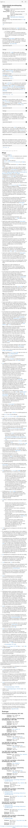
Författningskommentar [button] (7, 73)
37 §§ (8, 160)
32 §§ (10, 414)
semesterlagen (10, 76)
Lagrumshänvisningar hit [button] (7, 22)
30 (19, 443)
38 (17, 162)
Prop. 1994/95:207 (17, 771)
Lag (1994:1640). (13, 43)
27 (6, 414)
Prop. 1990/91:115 (16, 729)
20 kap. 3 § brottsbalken (7, 350)
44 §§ (14, 176)
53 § (17, 164)
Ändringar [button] (4, 49)
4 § (3, 24)
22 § (11, 456)
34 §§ (21, 286)
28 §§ (8, 172)
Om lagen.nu (3, 826)
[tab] (14, 23)
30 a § (20, 440)
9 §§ (24, 19)
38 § (3, 293)
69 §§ (23, 162)
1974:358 (7, 84)
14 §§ (12, 642)
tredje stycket (18, 450)
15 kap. (9, 353)
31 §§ (25, 443)
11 (6, 162)
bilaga (21, 89)
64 (14, 173)
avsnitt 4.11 (12, 78)
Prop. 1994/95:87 (23, 754)
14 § (3, 216)
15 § (12, 442)
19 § (11, 251)
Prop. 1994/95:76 (16, 763)
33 (19, 172)
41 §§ (24, 428)
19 (2, 172)
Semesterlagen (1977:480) (10, 644)
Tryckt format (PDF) (9, 791)
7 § (3, 113)
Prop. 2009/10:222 (20, 820)
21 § (3, 247)
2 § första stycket (9, 70)
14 (10, 162)
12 (8, 162)
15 (12, 428)
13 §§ (18, 218)
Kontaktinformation (19, 826)
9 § (3, 139)
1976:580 (9, 83)
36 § (3, 286)
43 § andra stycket (8, 173)
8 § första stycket (23, 391)
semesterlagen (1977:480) (7, 86)
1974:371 (22, 129)
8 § (6, 94)
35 (4, 160)
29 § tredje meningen (14, 172)
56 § (3, 335)
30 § (3, 543)
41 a (10, 176)
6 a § (12, 433)
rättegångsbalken (14, 353)
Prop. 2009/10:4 (5, 75)
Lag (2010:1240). (15, 708)
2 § (3, 28)
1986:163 (20, 103)
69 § (3, 352)
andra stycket (16, 318)
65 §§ (18, 173)
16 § (3, 227)
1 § (3, 19)
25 (4, 414)
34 (14, 162)
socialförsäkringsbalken (16, 617)
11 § (3, 187)
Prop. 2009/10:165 (22, 809)
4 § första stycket (16, 568)
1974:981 (5, 100)
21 (13, 162)
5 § (3, 83)
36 (16, 162)
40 (20, 428)
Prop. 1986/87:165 (16, 715)
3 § (3, 52)
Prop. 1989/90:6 (15, 721)
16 (11, 162)
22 (4, 172)
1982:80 (13, 85)
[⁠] (22, 2)
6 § (3, 99)
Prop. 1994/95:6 (21, 783)
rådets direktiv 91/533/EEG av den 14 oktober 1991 (15, 437)
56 (19, 162)
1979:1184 (7, 102)
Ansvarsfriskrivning (10, 826)
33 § (3, 606)
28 (17, 428)
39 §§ (19, 185)
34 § (3, 264)
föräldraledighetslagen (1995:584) (14, 688)
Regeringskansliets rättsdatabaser (17, 17)
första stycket (12, 38)
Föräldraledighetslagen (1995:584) (12, 686)
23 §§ (15, 626)
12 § (3, 204)
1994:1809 (23, 515)
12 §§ (25, 646)
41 (8, 176)
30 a (21, 443)
